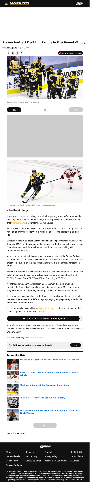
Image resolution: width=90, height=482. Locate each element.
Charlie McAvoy (18, 223)
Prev (14, 110)
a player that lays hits (48, 308)
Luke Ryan (10, 47)
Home (9, 433)
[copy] (21, 53)
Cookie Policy (12, 460)
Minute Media (17, 471)
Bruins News (20, 433)
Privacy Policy (51, 456)
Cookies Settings (14, 465)
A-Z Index (74, 460)
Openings (29, 452)
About (9, 452)
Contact (48, 452)
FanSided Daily (13, 456)
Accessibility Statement (56, 460)
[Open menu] (6, 3)
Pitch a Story (31, 456)
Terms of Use (76, 456)
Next (76, 110)
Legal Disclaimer (33, 460)
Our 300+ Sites (77, 452)
